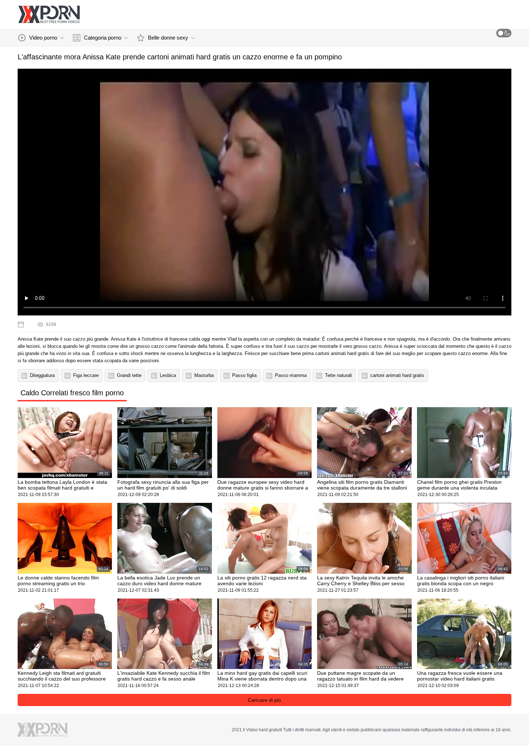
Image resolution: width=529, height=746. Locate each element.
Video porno (43, 38)
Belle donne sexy (168, 38)
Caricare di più (264, 700)
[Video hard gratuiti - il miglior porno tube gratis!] (49, 14)
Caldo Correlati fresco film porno (72, 393)
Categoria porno (102, 38)
